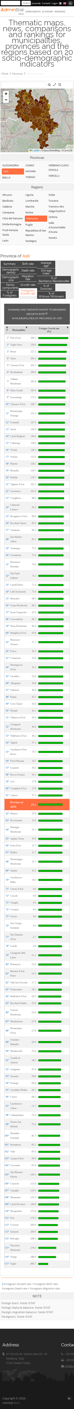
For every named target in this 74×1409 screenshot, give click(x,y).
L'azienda (35, 3)
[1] (47, 313)
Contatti (46, 3)
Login (55, 3)
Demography (33, 11)
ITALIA (4, 73)
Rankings (60, 11)
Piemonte (17, 73)
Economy (47, 11)
